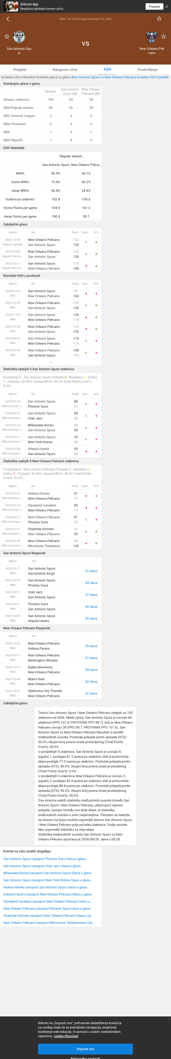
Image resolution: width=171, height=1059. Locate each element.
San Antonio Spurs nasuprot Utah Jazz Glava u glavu (42, 866)
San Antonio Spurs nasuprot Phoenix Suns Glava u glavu (44, 859)
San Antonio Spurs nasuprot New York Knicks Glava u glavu (47, 880)
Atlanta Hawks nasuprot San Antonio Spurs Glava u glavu (45, 887)
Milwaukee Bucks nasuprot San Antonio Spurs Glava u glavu (47, 873)
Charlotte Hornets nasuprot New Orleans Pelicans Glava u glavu (49, 915)
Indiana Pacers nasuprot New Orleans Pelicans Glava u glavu (47, 894)
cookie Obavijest (66, 1036)
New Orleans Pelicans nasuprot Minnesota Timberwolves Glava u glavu (49, 922)
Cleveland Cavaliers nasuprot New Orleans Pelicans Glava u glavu (49, 901)
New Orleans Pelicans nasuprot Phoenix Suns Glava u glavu (47, 908)
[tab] (19, 69)
